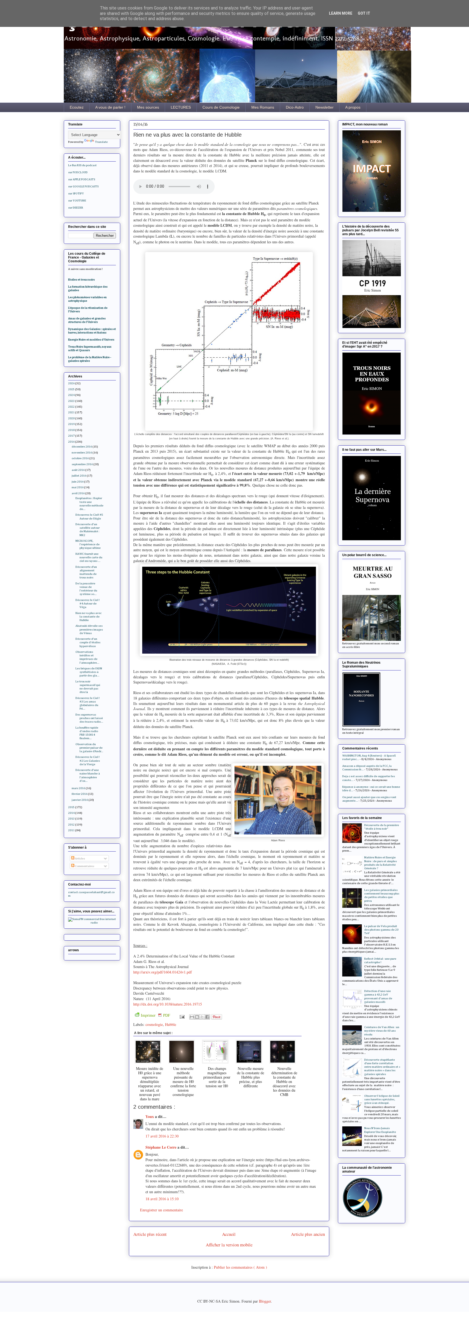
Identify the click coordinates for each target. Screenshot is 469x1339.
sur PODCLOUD (78, 172)
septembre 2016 (82, 464)
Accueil (229, 1234)
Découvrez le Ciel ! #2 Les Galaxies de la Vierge (87, 760)
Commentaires (84, 866)
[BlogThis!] (197, 1017)
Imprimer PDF (155, 1015)
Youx (150, 1116)
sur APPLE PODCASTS (81, 179)
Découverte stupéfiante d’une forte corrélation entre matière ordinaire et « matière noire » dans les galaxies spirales (382, 1067)
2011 (71, 830)
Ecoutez (77, 107)
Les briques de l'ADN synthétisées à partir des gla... (88, 672)
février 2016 (79, 793)
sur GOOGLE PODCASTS (83, 186)
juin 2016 (78, 481)
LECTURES (181, 107)
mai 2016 (78, 487)
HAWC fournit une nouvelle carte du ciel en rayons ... (88, 557)
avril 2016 (78, 493)
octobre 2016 (80, 458)
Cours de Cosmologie (221, 107)
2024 (71, 394)
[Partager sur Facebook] (207, 1017)
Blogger (265, 1301)
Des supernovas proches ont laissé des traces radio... (89, 718)
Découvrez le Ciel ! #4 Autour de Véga (87, 603)
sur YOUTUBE (77, 200)
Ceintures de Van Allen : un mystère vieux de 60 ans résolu (381, 1031)
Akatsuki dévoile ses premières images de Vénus (89, 629)
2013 (71, 818)
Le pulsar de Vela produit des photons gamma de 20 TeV (381, 930)
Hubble (170, 1024)
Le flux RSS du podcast (82, 165)
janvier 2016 (80, 799)
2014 (71, 812)
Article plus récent (150, 1234)
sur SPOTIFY (76, 193)
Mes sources (148, 107)
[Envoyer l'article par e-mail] (182, 1016)
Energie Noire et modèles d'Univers (91, 339)
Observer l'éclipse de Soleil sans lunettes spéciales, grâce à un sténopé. (382, 1099)
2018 (71, 430)
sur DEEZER (75, 207)
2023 (71, 400)
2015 (71, 807)
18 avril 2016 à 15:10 (162, 1198)
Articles (79, 858)
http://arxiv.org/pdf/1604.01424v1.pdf (162, 972)
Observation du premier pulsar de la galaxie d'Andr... (89, 748)
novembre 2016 (82, 452)
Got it (364, 13)
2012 (71, 824)
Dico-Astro (295, 107)
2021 (71, 412)
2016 (71, 441)
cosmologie (154, 1024)
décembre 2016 (82, 446)
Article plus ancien (308, 1234)
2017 (71, 435)
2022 (71, 406)
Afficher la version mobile (229, 1245)
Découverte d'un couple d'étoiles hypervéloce (87, 642)
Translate (101, 141)
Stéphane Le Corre (161, 1147)
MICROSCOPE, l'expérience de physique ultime (88, 544)
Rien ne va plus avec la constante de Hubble (88, 617)
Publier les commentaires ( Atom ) (240, 1267)
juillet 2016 (79, 475)
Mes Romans (262, 107)
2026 (71, 383)
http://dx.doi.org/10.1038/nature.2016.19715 (167, 1004)
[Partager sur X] (202, 1017)
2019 (71, 424)
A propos (352, 107)
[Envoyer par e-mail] (192, 1017)
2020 (71, 418)
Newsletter (324, 107)
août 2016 (78, 469)
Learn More (340, 13)
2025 (71, 389)
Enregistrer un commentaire (161, 1209)
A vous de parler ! (110, 107)
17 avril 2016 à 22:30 (162, 1136)
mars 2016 (78, 788)
